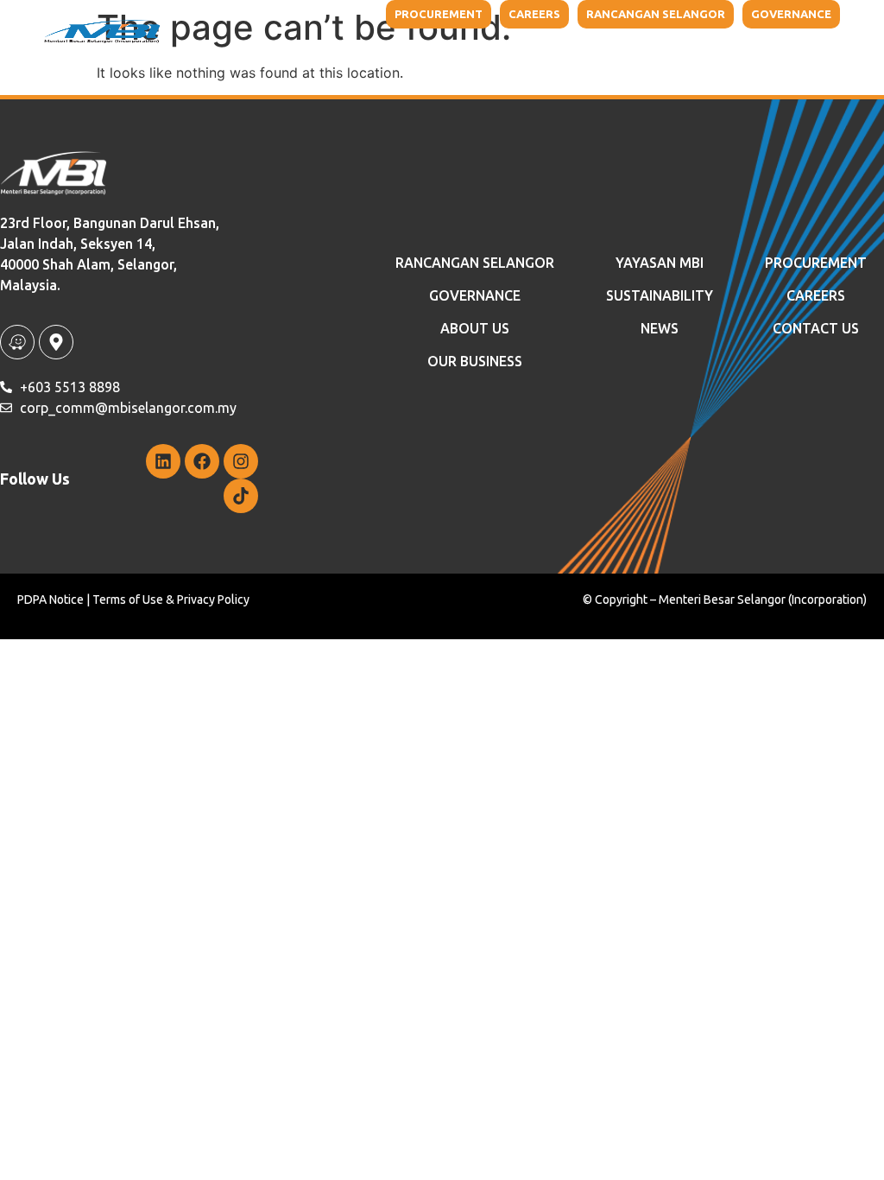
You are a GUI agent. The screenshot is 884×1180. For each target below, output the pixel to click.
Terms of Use (127, 599)
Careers (815, 295)
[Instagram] (241, 461)
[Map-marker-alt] (56, 342)
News (660, 328)
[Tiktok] (241, 496)
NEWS (681, 52)
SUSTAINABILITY (659, 295)
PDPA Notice (50, 599)
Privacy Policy (213, 599)
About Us (209, 52)
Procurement (816, 262)
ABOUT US (474, 328)
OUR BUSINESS (474, 361)
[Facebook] (202, 461)
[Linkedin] (163, 461)
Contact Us (762, 52)
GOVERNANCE (475, 295)
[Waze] (17, 342)
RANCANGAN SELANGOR (474, 262)
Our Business (329, 52)
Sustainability (569, 52)
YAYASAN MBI (457, 52)
